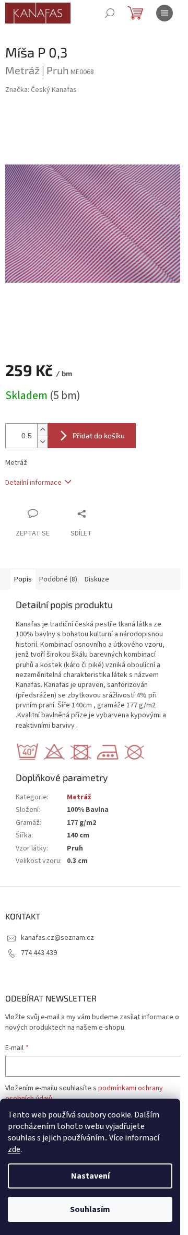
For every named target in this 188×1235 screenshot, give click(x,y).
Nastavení (90, 1176)
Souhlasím (90, 1209)
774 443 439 (39, 953)
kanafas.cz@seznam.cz (57, 938)
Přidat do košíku (99, 435)
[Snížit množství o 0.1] (42, 442)
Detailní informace (33, 482)
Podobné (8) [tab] (58, 579)
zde (14, 1149)
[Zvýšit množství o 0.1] (42, 430)
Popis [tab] (23, 579)
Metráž (79, 797)
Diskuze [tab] (97, 579)
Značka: (41, 90)
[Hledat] (109, 13)
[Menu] (164, 13)
